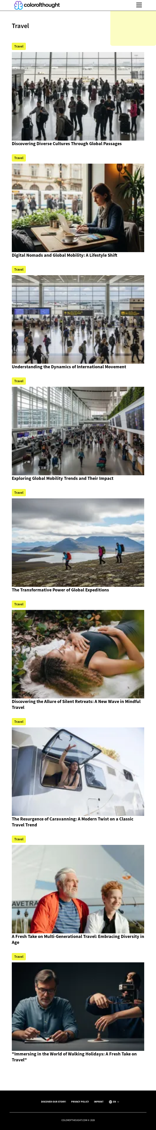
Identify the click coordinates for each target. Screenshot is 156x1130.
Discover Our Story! (53, 1101)
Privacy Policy (80, 1101)
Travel (18, 46)
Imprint (98, 1101)
